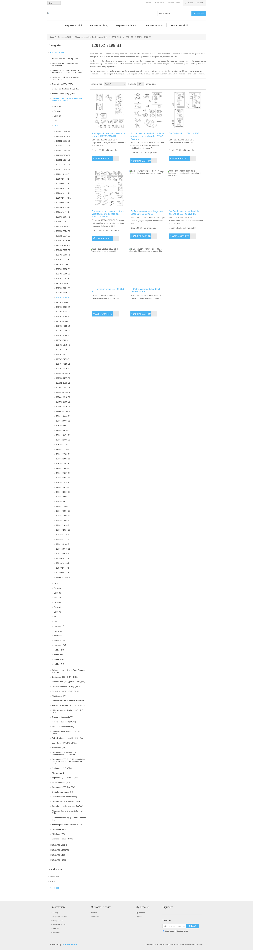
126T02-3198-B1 (63, 297)
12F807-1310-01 (63, 411)
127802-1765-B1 (63, 378)
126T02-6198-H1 (63, 331)
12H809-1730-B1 (63, 535)
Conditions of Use (58, 924)
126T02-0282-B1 (63, 283)
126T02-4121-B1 (63, 312)
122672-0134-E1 (63, 169)
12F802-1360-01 (63, 402)
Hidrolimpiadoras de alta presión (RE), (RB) (68, 711)
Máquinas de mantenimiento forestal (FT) (67, 812)
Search (94, 913)
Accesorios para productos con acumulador (65, 64)
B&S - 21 (57, 583)
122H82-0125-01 (63, 174)
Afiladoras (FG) (58, 834)
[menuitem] (73, 25)
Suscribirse (169, 931)
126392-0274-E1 (63, 231)
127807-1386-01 (63, 392)
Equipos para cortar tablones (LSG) (67, 825)
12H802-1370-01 (63, 445)
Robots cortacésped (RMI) (63, 726)
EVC (56, 621)
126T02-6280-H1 (63, 335)
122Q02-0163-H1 (63, 198)
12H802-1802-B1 (63, 463)
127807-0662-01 (63, 388)
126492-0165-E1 (63, 250)
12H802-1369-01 (63, 440)
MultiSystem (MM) (59, 696)
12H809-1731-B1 (63, 539)
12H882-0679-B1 (63, 554)
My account (140, 913)
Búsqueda (198, 13)
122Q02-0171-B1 (63, 212)
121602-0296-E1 (63, 136)
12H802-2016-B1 (63, 492)
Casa (51, 37)
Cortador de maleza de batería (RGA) (68, 806)
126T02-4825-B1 (63, 326)
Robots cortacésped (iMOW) (64, 722)
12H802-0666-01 (63, 421)
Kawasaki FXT (60, 645)
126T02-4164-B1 (63, 316)
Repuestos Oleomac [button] (127, 25)
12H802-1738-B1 (63, 449)
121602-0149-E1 (63, 131)
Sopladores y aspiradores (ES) (65, 778)
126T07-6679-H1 (63, 369)
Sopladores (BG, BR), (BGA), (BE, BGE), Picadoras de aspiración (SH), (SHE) (69, 71)
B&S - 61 (57, 612)
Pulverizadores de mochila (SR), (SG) (67, 738)
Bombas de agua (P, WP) (62, 839)
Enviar (192, 926)
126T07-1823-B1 (63, 354)
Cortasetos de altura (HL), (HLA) (65, 89)
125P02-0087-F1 (63, 222)
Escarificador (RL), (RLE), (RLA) (65, 691)
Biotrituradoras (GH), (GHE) (63, 93)
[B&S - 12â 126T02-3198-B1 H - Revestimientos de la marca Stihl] (109, 266)
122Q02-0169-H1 (63, 207)
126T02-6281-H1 (63, 340)
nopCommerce (69, 944)
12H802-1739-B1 (63, 454)
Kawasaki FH (59, 626)
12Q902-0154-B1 (63, 563)
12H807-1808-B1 (63, 520)
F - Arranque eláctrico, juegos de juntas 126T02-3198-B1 (146, 212)
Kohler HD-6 (59, 650)
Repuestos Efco (57, 855)
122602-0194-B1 (63, 155)
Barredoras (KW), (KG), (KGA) (64, 743)
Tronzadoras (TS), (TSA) (62, 84)
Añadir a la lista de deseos (116, 158)
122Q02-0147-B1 (63, 184)
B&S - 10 (57, 116)
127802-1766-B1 (63, 383)
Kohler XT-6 (59, 659)
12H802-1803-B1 (63, 468)
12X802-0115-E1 (63, 577)
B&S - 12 (57, 125)
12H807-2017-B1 (63, 530)
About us (55, 928)
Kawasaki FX (59, 640)
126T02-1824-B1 (63, 288)
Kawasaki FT (59, 636)
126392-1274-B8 (63, 241)
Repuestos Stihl (57, 52)
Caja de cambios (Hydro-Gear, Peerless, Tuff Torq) (69, 671)
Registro (148, 3)
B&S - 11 (57, 121)
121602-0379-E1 (63, 146)
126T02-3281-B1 (63, 307)
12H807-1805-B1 (63, 516)
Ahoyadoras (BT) (59, 773)
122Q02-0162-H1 (63, 193)
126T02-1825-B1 (63, 293)
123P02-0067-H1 (63, 217)
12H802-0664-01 (63, 416)
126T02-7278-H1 (63, 345)
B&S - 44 (57, 602)
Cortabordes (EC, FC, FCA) (63, 787)
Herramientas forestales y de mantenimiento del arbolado (64, 753)
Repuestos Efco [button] (154, 25)
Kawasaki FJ (59, 631)
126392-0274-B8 (63, 226)
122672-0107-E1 (63, 165)
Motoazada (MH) (59, 748)
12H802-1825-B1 (63, 482)
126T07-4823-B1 (63, 364)
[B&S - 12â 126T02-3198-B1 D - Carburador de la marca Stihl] (186, 111)
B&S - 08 (57, 106)
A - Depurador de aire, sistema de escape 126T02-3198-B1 (108, 134)
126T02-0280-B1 (63, 274)
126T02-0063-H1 (63, 255)
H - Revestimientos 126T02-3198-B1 (108, 290)
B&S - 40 (57, 598)
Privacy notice (57, 920)
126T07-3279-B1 (63, 359)
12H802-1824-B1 (63, 478)
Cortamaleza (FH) (59, 829)
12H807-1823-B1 (63, 525)
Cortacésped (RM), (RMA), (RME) (66, 686)
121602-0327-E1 (63, 141)
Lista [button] (203, 84)
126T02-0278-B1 (63, 269)
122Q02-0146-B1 (63, 179)
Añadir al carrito (102, 158)
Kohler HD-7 (59, 655)
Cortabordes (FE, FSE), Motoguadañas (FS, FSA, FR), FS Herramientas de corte (68, 761)
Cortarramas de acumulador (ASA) (66, 801)
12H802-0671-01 (63, 435)
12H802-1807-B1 (63, 473)
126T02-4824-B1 (63, 321)
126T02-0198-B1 (63, 264)
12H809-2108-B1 (63, 544)
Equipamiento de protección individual (68, 701)
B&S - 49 (57, 607)
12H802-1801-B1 (63, 459)
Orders (139, 916)
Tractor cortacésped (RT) (62, 717)
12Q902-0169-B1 (63, 568)
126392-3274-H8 (63, 245)
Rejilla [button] (198, 84)
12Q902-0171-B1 (63, 573)
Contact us (55, 932)
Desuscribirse (182, 931)
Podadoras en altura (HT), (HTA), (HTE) (68, 705)
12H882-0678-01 (63, 549)
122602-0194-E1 (63, 160)
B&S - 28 (57, 588)
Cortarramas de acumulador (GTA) (66, 797)
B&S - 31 (57, 593)
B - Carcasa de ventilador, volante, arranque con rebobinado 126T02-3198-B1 (147, 136)
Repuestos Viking (58, 845)
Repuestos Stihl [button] (73, 25)
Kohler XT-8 (59, 664)
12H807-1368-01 (63, 506)
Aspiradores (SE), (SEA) (62, 768)
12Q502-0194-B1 (63, 558)
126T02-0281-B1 (63, 278)
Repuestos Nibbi (58, 860)
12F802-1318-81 (63, 397)
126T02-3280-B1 (63, 302)
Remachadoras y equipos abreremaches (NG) (69, 819)
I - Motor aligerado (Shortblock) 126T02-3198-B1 (145, 290)
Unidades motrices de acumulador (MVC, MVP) (66, 78)
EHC (56, 617)
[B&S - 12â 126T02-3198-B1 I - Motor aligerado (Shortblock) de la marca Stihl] (147, 266)
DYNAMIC (55, 876)
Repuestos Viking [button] (99, 25)
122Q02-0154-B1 (63, 188)
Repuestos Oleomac (59, 850)
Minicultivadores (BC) (61, 782)
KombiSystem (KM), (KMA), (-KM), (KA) (68, 682)
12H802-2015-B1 (63, 487)
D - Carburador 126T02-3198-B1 (185, 133)
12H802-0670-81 (63, 430)
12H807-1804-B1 (63, 511)
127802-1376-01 (63, 373)
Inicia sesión (159, 3)
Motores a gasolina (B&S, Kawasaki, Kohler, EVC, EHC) (67, 99)
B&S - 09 (57, 111)
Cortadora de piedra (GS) (62, 792)
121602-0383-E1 (63, 150)
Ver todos (54, 888)
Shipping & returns (59, 916)
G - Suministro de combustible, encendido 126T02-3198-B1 (184, 212)
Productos (95, 916)
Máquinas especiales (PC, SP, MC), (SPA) (67, 732)
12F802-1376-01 (63, 407)
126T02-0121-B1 (63, 260)
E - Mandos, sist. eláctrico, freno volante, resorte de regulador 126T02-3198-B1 (108, 214)
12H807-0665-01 (63, 497)
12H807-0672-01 (63, 501)
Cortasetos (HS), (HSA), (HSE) (65, 677)
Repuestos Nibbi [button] (179, 25)
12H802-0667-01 (63, 426)
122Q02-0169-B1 (63, 203)
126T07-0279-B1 (63, 350)
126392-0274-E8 (63, 236)
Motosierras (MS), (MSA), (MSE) (65, 59)
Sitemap (54, 913)
